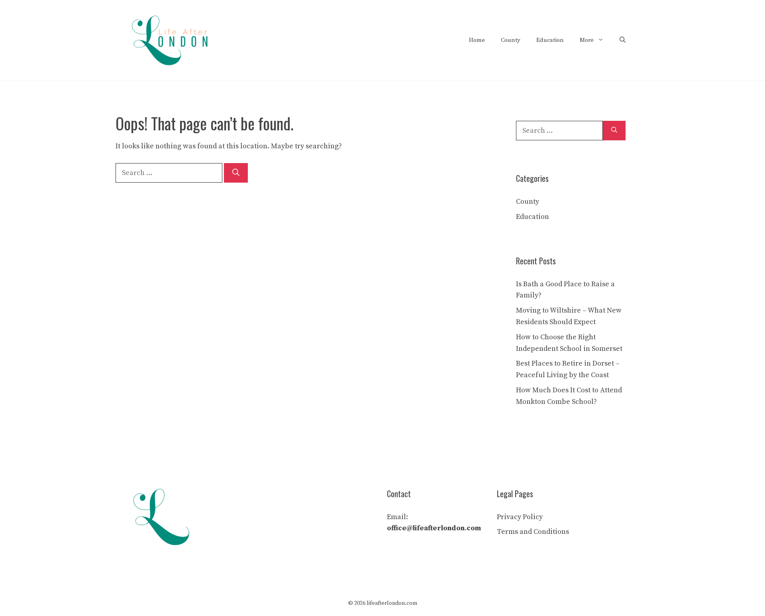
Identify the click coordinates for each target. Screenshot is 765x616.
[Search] (236, 173)
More (587, 40)
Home (477, 40)
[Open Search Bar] (623, 40)
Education (550, 40)
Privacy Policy (520, 517)
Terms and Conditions (533, 531)
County (510, 40)
